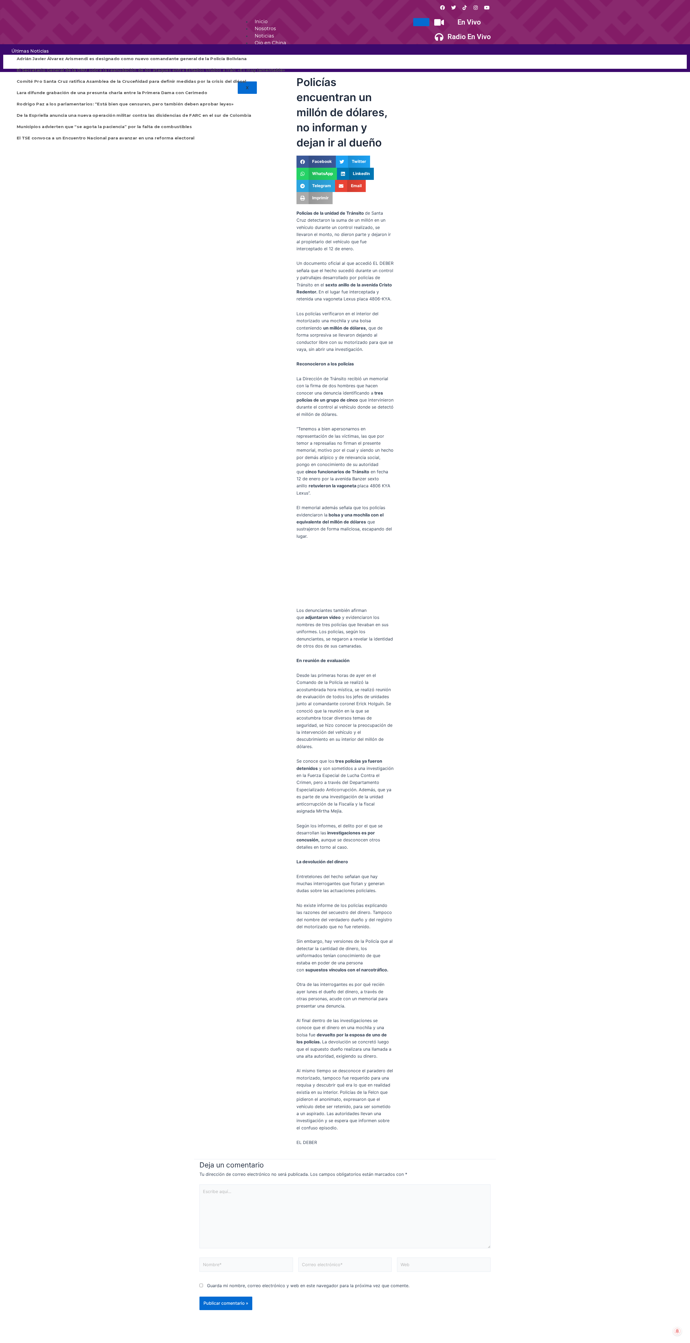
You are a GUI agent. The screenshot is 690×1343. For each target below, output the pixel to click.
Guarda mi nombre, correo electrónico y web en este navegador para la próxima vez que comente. (308, 1285)
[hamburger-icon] (421, 22)
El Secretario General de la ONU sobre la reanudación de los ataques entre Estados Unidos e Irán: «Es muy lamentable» (151, 70)
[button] (316, 162)
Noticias (264, 36)
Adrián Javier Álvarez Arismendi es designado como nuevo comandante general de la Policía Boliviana (132, 58)
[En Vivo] (439, 22)
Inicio (261, 22)
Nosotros (265, 29)
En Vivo (469, 22)
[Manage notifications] (677, 1331)
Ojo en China (270, 43)
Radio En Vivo (469, 37)
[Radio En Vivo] (439, 37)
